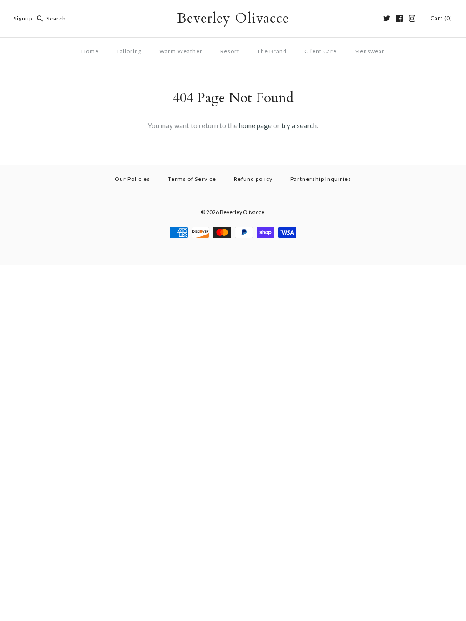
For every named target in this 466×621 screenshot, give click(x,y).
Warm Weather (181, 51)
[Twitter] (386, 18)
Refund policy (253, 178)
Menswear (370, 51)
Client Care (320, 51)
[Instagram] (412, 18)
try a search (299, 125)
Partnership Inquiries (320, 178)
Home (90, 51)
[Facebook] (399, 18)
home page (255, 125)
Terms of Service (192, 178)
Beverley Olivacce (242, 212)
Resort (229, 51)
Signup (23, 18)
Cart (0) (441, 18)
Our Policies (132, 178)
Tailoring (129, 51)
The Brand (272, 51)
